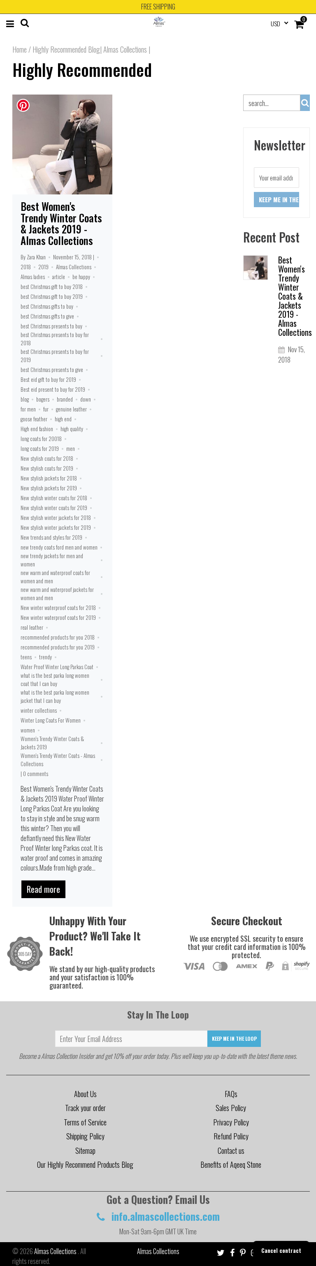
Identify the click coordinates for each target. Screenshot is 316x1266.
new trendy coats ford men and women (59, 547)
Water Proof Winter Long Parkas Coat (57, 667)
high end (63, 419)
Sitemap (85, 1150)
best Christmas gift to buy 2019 (52, 296)
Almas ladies (33, 277)
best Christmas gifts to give (47, 316)
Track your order (85, 1107)
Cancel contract (281, 1250)
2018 (26, 267)
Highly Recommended (82, 69)
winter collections (39, 710)
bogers (42, 399)
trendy (45, 657)
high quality (71, 429)
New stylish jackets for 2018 (49, 478)
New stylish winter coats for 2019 (54, 508)
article (58, 277)
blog (25, 399)
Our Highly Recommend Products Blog (85, 1164)
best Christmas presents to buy (51, 326)
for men (28, 409)
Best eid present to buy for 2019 (53, 389)
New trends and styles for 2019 (51, 537)
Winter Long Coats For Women (51, 720)
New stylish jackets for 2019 (49, 488)
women (28, 730)
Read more (43, 889)
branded (65, 399)
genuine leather (71, 409)
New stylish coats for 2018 (47, 458)
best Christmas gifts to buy (47, 306)
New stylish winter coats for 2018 (54, 498)
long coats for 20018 (41, 438)
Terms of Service (85, 1122)
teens (26, 657)
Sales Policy (231, 1107)
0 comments (35, 773)
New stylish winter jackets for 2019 (56, 527)
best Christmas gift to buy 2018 (52, 286)
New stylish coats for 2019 (47, 468)
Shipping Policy (85, 1136)
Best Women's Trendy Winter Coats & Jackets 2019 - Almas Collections (61, 223)
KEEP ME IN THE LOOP (234, 1038)
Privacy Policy (231, 1122)
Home (19, 49)
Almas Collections (73, 267)
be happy (81, 277)
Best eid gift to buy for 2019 (48, 379)
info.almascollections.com (164, 1216)
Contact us (231, 1150)
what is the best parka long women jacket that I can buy (55, 696)
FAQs (231, 1093)
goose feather (34, 419)
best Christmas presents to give (52, 369)
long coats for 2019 (40, 448)
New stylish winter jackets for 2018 (56, 517)
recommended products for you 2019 (58, 647)
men (70, 448)
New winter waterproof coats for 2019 (58, 617)
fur (46, 409)
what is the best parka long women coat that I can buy (55, 679)
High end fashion (37, 429)
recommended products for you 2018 (58, 637)
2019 (43, 267)
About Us (85, 1093)
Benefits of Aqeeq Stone (230, 1164)
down (85, 399)
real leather (32, 627)
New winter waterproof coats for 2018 (58, 607)
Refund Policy (231, 1136)
